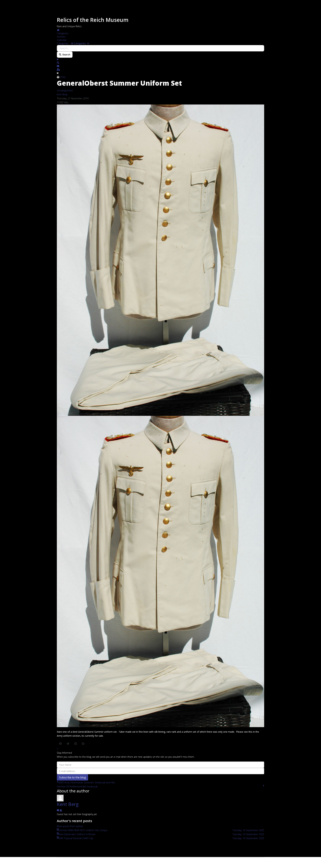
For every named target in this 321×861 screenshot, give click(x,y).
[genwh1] (160, 571)
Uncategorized (65, 90)
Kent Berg (62, 94)
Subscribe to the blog (72, 777)
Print (63, 77)
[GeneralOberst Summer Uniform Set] (160, 260)
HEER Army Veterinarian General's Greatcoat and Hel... (87, 782)
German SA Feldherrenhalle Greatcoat (77, 786)
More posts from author (70, 826)
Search (65, 54)
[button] (160, 62)
